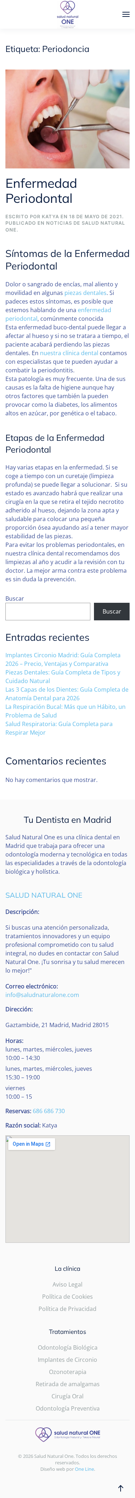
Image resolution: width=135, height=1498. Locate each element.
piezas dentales (85, 293)
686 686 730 (49, 1111)
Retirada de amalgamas (68, 1384)
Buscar (14, 598)
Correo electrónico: (31, 986)
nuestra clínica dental (69, 353)
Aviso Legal (67, 1284)
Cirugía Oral (67, 1396)
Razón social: (23, 1125)
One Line (84, 1469)
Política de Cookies (67, 1297)
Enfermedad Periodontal (41, 190)
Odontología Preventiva (68, 1408)
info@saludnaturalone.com (42, 995)
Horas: (14, 1041)
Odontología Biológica (68, 1347)
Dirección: (19, 1009)
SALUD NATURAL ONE (43, 895)
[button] (126, 14)
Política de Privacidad (67, 1309)
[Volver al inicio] (67, 14)
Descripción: (22, 912)
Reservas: (18, 1111)
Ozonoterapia (67, 1372)
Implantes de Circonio (67, 1360)
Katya (50, 216)
